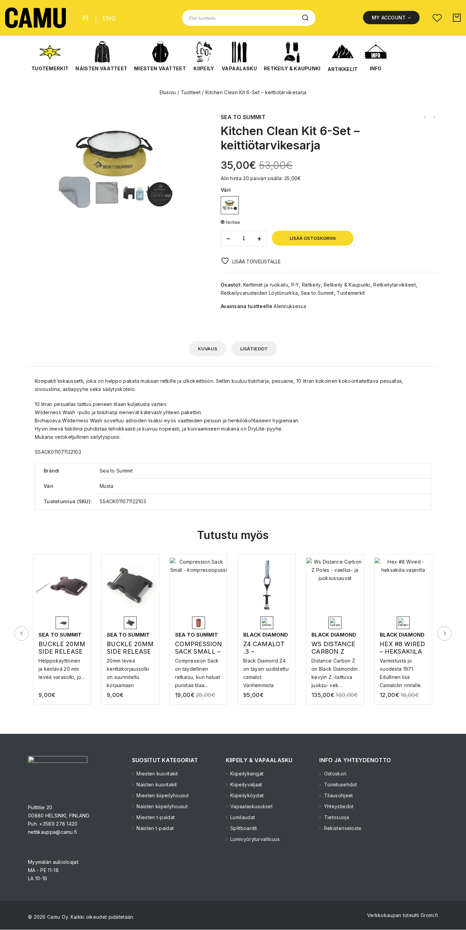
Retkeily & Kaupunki (347, 285)
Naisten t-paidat (154, 828)
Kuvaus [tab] (207, 348)
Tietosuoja (336, 817)
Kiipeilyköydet (246, 795)
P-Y (295, 285)
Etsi (305, 18)
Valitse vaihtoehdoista (63, 667)
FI (86, 18)
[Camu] (35, 18)
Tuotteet (191, 92)
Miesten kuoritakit (156, 773)
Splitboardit (243, 828)
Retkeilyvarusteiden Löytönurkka (259, 293)
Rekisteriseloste (342, 828)
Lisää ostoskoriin (313, 238)
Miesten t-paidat (155, 817)
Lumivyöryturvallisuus (254, 839)
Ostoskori (334, 773)
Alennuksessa (290, 306)
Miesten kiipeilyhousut (162, 795)
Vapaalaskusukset (251, 806)
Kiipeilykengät (246, 773)
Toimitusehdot (340, 784)
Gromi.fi (429, 915)
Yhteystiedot (338, 806)
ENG (109, 18)
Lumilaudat (242, 817)
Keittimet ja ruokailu (265, 285)
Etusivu (168, 92)
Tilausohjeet (338, 795)
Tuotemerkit (351, 293)
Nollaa (233, 222)
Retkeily (311, 285)
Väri (226, 190)
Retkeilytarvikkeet (394, 285)
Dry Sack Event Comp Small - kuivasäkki (424, 117)
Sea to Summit (317, 293)
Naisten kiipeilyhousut (161, 806)
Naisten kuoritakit (156, 784)
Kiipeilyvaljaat (245, 784)
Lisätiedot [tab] (254, 348)
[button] (50, 56)
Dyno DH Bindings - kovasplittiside (433, 117)
